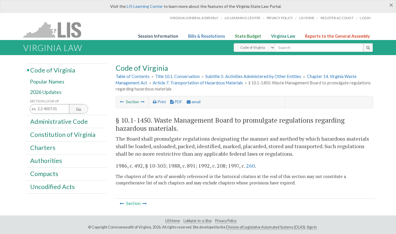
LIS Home (172, 221)
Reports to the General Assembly (337, 36)
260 (250, 165)
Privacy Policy (280, 18)
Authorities (46, 160)
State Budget (248, 36)
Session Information (158, 36)
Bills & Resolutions (206, 36)
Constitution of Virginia (62, 134)
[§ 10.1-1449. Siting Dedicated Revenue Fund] (122, 101)
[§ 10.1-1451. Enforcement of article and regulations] (143, 101)
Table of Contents (133, 76)
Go (78, 109)
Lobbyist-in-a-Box (198, 221)
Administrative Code (59, 121)
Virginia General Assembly (194, 18)
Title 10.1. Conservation (177, 76)
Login (365, 18)
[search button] (368, 47)
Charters (42, 147)
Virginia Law (283, 36)
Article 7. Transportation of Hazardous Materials (198, 82)
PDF (178, 101)
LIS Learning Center (145, 6)
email (196, 101)
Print (161, 101)
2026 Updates (45, 92)
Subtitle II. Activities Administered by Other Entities (253, 76)
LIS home (307, 18)
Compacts (44, 173)
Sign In (312, 227)
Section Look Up (44, 101)
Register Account (337, 18)
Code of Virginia (52, 70)
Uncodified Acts (52, 187)
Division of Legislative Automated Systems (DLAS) (265, 227)
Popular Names (47, 82)
